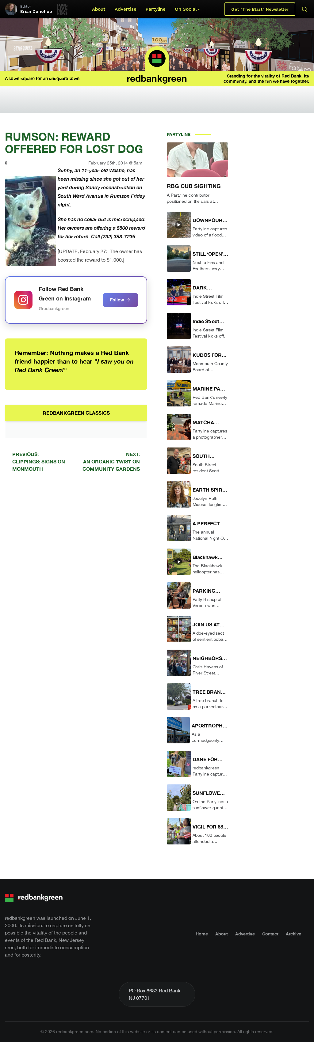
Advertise (125, 9)
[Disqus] (76, 563)
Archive (293, 933)
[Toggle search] (304, 9)
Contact (270, 933)
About (98, 9)
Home (202, 933)
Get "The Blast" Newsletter (260, 9)
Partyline (156, 9)
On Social (186, 9)
